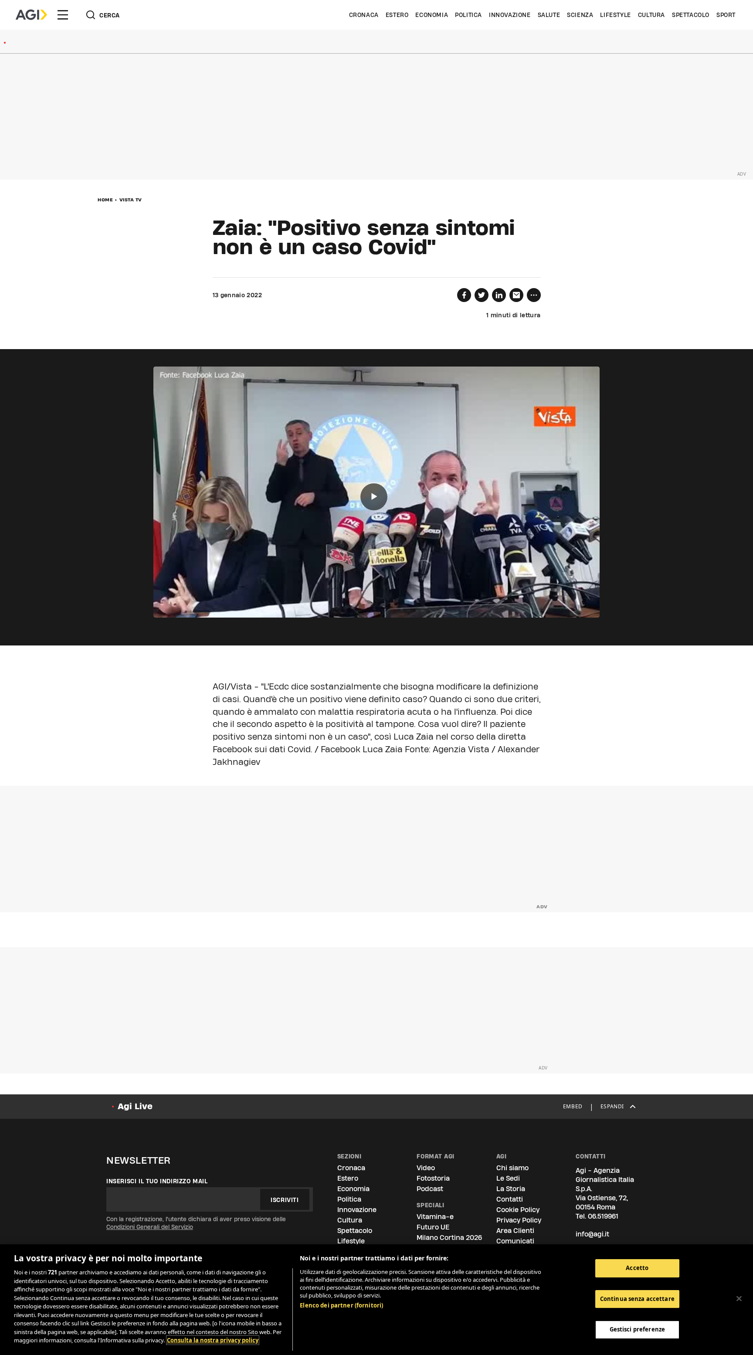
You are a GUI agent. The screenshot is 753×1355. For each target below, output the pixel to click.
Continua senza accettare (637, 1299)
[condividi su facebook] (464, 295)
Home (105, 200)
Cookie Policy (517, 1210)
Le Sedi (508, 1178)
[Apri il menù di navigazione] (62, 14)
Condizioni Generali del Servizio (149, 1226)
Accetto (637, 1268)
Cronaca (364, 14)
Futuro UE (433, 1227)
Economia (431, 14)
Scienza (580, 14)
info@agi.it (592, 1234)
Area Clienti (515, 1230)
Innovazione (510, 14)
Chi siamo (512, 1168)
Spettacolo (690, 14)
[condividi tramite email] (516, 295)
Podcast (430, 1189)
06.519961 (603, 1216)
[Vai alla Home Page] (31, 14)
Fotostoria (433, 1178)
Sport (726, 14)
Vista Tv (130, 200)
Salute (549, 14)
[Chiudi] (739, 1298)
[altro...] (534, 295)
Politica (468, 14)
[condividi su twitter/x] (481, 295)
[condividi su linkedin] (499, 295)
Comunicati (515, 1241)
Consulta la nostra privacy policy (212, 1340)
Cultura (651, 14)
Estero (397, 14)
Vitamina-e (435, 1216)
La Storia (510, 1189)
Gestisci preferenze (637, 1330)
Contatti (509, 1199)
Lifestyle (615, 14)
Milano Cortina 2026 (449, 1237)
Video (426, 1168)
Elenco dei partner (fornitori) (341, 1305)
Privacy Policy (518, 1220)
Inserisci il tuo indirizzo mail (157, 1181)
